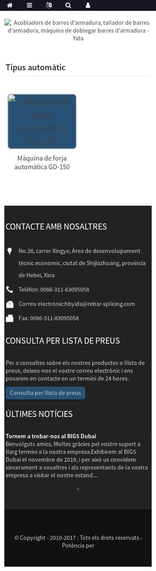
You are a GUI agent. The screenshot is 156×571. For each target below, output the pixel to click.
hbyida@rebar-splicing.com (100, 304)
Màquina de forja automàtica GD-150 (42, 162)
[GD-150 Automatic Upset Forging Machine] (42, 120)
